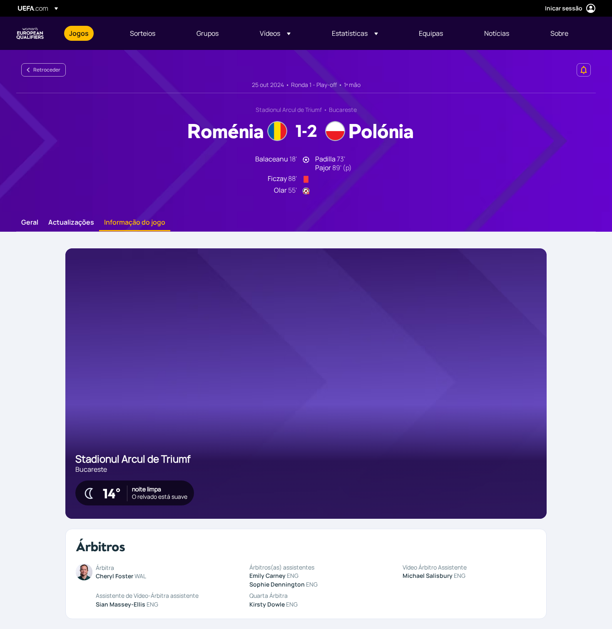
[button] (275, 33)
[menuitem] (89, 33)
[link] (79, 33)
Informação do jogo (134, 222)
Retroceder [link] (46, 69)
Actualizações (71, 222)
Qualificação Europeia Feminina (30, 33)
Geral (29, 222)
